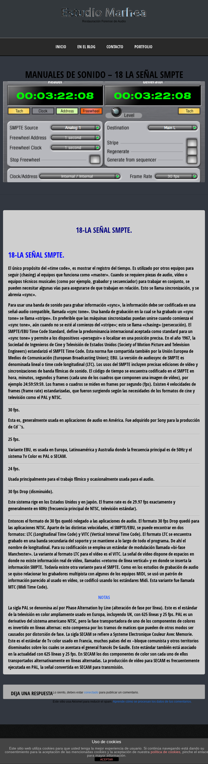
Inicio (61, 46)
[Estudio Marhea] (104, 16)
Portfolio (143, 46)
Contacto (115, 46)
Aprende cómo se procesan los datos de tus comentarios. (152, 701)
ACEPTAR (106, 759)
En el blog (86, 46)
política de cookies (165, 752)
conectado (91, 692)
